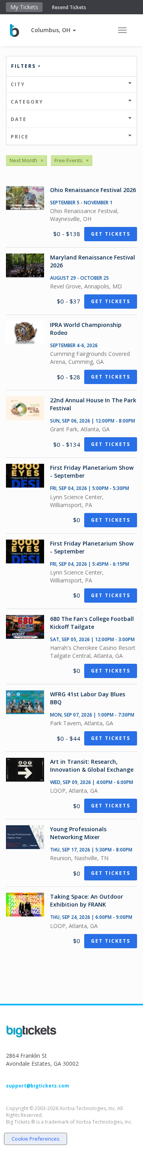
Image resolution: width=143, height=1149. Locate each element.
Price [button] (20, 136)
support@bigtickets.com (37, 1085)
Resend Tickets (69, 7)
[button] (53, 30)
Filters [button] (24, 66)
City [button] (18, 84)
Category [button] (27, 101)
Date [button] (19, 119)
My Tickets (24, 7)
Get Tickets (110, 234)
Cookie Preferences (36, 1138)
